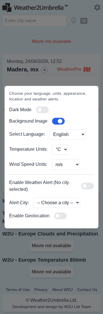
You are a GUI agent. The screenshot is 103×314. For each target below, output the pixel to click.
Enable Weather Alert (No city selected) (39, 186)
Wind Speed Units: (28, 164)
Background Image (28, 121)
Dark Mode (20, 109)
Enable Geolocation (29, 215)
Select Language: (27, 134)
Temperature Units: (28, 149)
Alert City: (19, 202)
